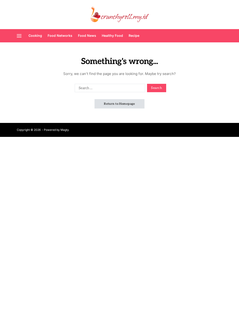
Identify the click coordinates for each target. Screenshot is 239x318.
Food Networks (60, 35)
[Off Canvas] (19, 35)
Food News (87, 35)
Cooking (35, 35)
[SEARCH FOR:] (109, 89)
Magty (64, 130)
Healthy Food (112, 35)
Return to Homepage (119, 104)
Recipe (134, 35)
